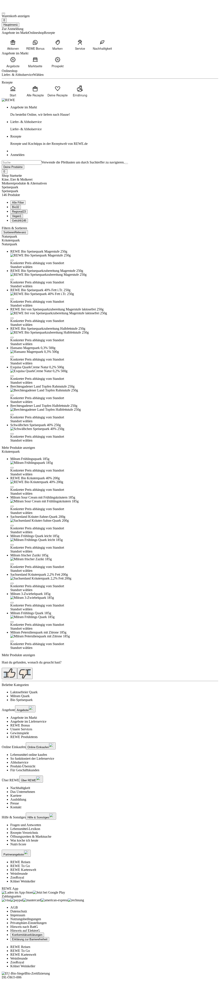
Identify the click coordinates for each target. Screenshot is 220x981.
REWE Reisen (20, 862)
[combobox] (21, 162)
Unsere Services (21, 729)
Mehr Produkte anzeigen (18, 447)
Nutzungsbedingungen (25, 919)
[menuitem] (13, 44)
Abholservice (19, 762)
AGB (14, 907)
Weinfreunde (19, 873)
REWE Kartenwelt (23, 870)
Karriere (15, 795)
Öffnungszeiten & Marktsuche (30, 836)
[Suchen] (126, 163)
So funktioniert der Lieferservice (32, 758)
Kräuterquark (11, 240)
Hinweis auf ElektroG (25, 930)
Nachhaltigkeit (20, 788)
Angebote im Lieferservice (28, 721)
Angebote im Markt (23, 717)
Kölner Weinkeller (22, 881)
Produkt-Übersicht (22, 766)
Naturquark (9, 236)
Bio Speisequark (21, 700)
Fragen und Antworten (25, 825)
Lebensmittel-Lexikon (25, 829)
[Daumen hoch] (9, 673)
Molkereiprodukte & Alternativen (24, 183)
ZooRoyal (17, 877)
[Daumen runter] (25, 673)
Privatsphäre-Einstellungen (28, 923)
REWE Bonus (20, 725)
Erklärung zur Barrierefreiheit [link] (29, 939)
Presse (14, 803)
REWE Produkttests (24, 737)
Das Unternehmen (22, 792)
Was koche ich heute (24, 840)
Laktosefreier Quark (24, 692)
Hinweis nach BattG (24, 927)
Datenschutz (18, 911)
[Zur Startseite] (16, 8)
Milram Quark (20, 696)
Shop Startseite (12, 175)
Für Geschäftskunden (24, 770)
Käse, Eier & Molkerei (17, 179)
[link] (114, 111)
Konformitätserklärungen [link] (27, 934)
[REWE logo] (8, 100)
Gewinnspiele (19, 733)
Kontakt (15, 807)
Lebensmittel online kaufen (28, 754)
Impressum (17, 915)
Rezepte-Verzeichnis (24, 832)
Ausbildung (18, 799)
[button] (12, 260)
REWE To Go (20, 866)
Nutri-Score (18, 844)
